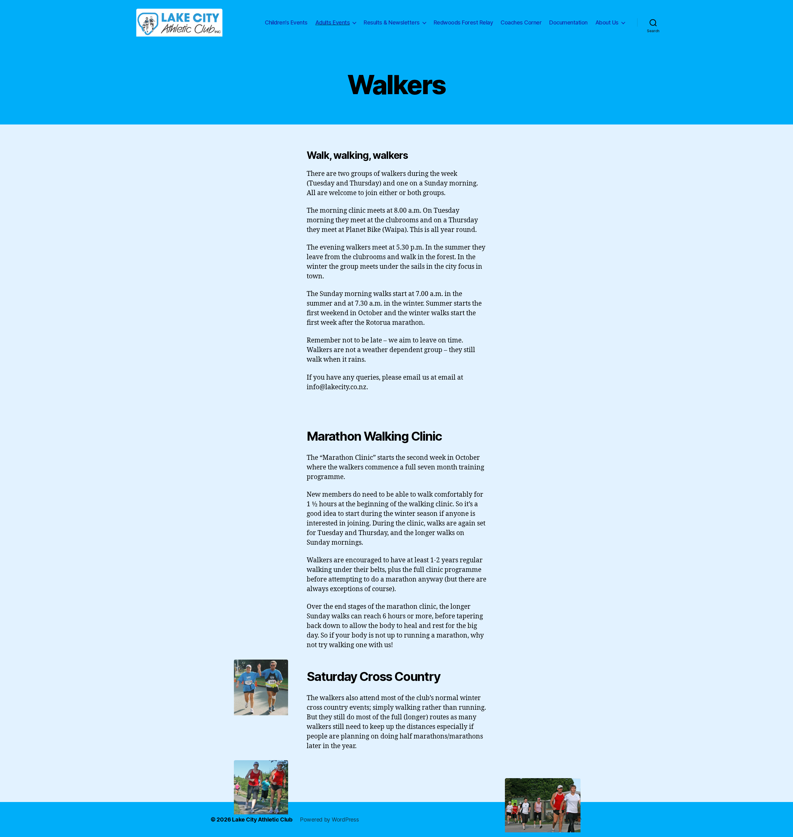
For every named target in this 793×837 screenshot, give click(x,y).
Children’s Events (286, 22)
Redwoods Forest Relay (463, 22)
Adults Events (332, 22)
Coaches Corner (521, 22)
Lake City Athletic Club (262, 819)
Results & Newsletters (392, 22)
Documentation (568, 22)
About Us (607, 22)
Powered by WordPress (329, 819)
